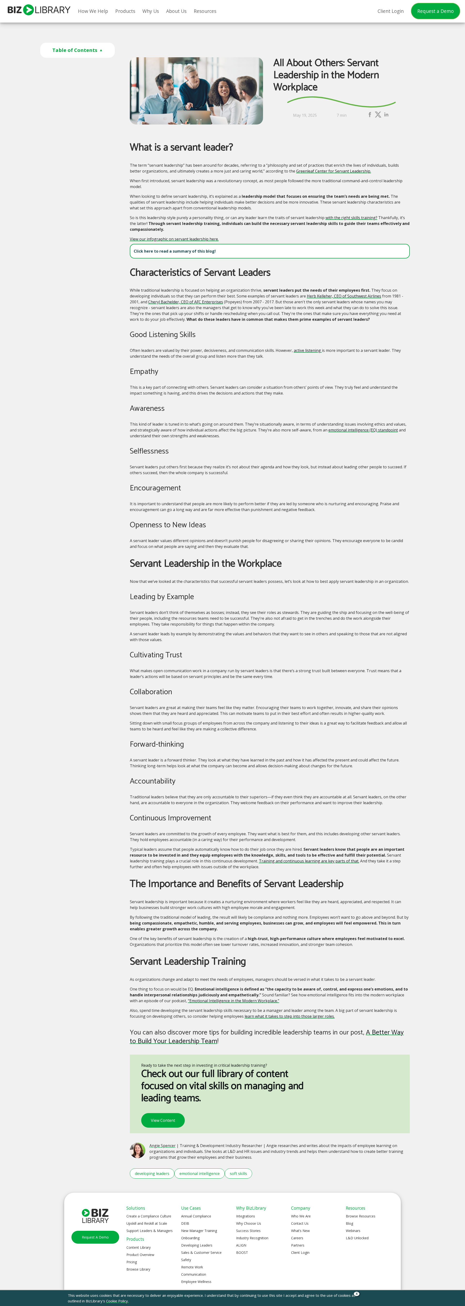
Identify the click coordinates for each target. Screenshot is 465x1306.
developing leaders (152, 1173)
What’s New (300, 1230)
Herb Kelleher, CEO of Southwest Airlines (344, 296)
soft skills (238, 1173)
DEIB (185, 1223)
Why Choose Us (248, 1223)
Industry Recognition (252, 1238)
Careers (297, 1238)
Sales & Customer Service (201, 1252)
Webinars (353, 1230)
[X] (378, 116)
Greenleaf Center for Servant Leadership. (333, 171)
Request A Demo (95, 1237)
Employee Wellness (196, 1281)
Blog (349, 1223)
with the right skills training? (351, 217)
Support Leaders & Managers (149, 1230)
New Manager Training (199, 1230)
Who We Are (301, 1216)
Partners (297, 1245)
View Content (163, 1120)
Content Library (138, 1247)
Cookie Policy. (117, 1300)
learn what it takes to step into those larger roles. (290, 1016)
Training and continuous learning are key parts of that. (309, 861)
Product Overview (140, 1254)
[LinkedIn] (386, 116)
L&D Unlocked (357, 1238)
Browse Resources (360, 1216)
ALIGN (241, 1245)
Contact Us (300, 1223)
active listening (308, 350)
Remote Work (192, 1267)
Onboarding (190, 1238)
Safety (186, 1259)
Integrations (245, 1216)
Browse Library (138, 1269)
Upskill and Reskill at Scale (146, 1223)
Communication (193, 1274)
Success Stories (248, 1230)
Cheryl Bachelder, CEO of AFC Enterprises (185, 302)
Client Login (300, 1252)
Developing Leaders (196, 1245)
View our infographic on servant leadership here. (174, 239)
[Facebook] (369, 116)
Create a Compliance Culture (148, 1216)
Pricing (131, 1262)
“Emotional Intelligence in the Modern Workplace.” (233, 1000)
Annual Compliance (196, 1216)
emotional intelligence (199, 1173)
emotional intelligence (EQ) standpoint (363, 430)
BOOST (242, 1252)
